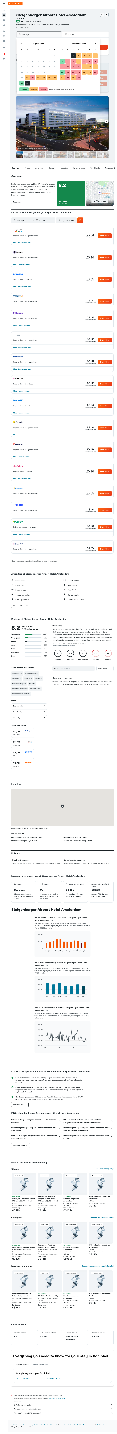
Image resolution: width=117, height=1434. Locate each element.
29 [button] (55, 77)
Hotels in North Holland (67, 1425)
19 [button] (38, 72)
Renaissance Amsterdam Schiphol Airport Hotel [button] (47, 1197)
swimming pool (35, 689)
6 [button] (43, 61)
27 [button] (44, 77)
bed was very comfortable (21, 694)
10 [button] (27, 67)
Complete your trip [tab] (22, 1364)
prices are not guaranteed (57, 1398)
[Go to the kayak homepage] (15, 3)
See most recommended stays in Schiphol (98, 1266)
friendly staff (28, 679)
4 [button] (32, 61)
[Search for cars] (4, 20)
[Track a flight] (4, 36)
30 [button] (22, 83)
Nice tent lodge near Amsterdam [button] (71, 1200)
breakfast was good (19, 684)
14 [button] (49, 67)
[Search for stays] (4, 15)
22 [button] (55, 72)
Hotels (25, 1425)
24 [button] (27, 77)
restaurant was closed (20, 689)
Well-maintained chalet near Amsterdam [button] (99, 1197)
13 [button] (44, 67)
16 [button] (22, 72)
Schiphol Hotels (102, 1425)
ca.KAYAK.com (15, 1425)
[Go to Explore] (4, 31)
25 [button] (33, 77)
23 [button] (22, 77)
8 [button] (54, 61)
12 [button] (38, 67)
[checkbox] (22, 733)
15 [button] (55, 67)
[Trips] (4, 47)
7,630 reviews (35, 21)
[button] (3, 3)
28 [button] (49, 77)
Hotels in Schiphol (53, 1378)
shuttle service (17, 673)
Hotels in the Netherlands (49, 1425)
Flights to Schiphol (22, 1378)
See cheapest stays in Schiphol (102, 1217)
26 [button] (38, 77)
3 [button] (27, 61)
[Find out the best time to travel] (4, 41)
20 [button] (44, 72)
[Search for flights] (4, 10)
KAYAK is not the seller (22, 1405)
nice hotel (38, 679)
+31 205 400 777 (23, 27)
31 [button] (27, 83)
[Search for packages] (4, 25)
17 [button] (27, 72)
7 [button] (49, 61)
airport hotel (16, 679)
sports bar (32, 684)
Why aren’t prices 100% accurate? (27, 1413)
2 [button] (21, 61)
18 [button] (33, 72)
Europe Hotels (34, 1425)
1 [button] (54, 56)
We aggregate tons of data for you (27, 1409)
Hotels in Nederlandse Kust (85, 1425)
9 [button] (21, 67)
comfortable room (31, 673)
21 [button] (49, 72)
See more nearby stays (105, 1169)
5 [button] (38, 61)
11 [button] (32, 67)
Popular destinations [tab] (40, 1364)
